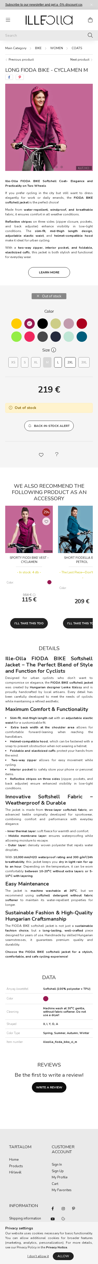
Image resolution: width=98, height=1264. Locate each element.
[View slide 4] (56, 167)
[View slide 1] (38, 167)
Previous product (21, 59)
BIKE (38, 48)
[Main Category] (15, 48)
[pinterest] (20, 77)
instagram (63, 1208)
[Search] (90, 35)
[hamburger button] (8, 20)
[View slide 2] (46, 167)
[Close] (91, 5)
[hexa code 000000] (42, 323)
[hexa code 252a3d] (55, 336)
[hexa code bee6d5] (69, 336)
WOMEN (56, 48)
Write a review (49, 1087)
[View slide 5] (61, 167)
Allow (63, 1256)
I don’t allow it (38, 1256)
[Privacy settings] (63, 1219)
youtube (53, 1219)
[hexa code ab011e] (82, 323)
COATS (77, 48)
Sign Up (58, 1171)
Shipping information (25, 1219)
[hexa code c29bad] (69, 323)
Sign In (57, 1165)
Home (14, 1160)
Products (16, 1166)
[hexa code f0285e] (29, 336)
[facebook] (9, 77)
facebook (53, 1208)
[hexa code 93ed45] (16, 336)
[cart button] (90, 20)
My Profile (59, 1178)
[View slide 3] (51, 167)
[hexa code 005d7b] (82, 336)
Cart (55, 1184)
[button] (49, 426)
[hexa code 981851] (29, 323)
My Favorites (62, 1190)
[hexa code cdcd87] (55, 323)
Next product (80, 59)
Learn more (49, 272)
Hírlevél (15, 1173)
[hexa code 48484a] (42, 336)
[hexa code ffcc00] (16, 323)
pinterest (73, 1208)
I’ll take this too (29, 623)
